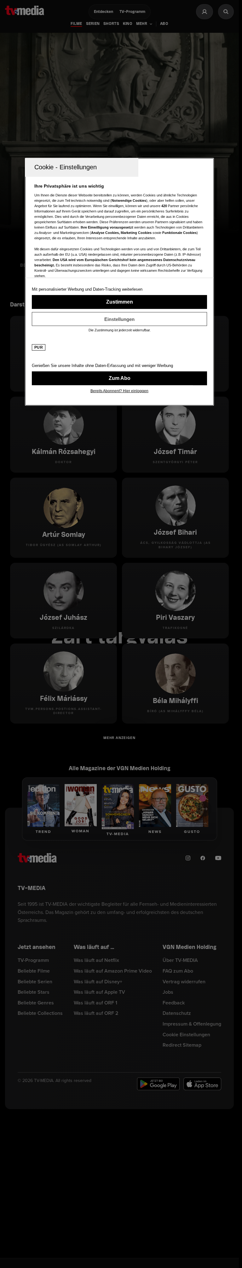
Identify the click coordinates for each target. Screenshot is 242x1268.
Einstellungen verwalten (119, 319)
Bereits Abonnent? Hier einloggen (119, 391)
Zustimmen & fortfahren (119, 302)
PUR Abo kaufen (119, 378)
